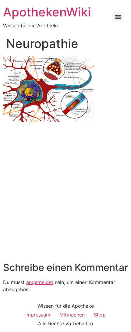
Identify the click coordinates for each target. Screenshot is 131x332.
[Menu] (117, 17)
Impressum (37, 315)
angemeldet (39, 282)
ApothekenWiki (47, 12)
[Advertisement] (65, 193)
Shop (100, 315)
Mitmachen (72, 315)
